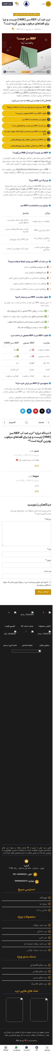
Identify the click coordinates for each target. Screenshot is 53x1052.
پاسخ (37, 465)
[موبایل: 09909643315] (37, 882)
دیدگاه (48, 519)
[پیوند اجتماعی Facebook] (48, 411)
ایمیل (48, 560)
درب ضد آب (22, 14)
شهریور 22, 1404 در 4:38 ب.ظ (27, 480)
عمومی (17, 14)
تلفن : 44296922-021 (22, 874)
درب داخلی (29, 14)
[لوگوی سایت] (26, 3)
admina (37, 29)
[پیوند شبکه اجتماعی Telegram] (22, 411)
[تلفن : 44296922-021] (35, 874)
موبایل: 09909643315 (24, 881)
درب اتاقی (35, 14)
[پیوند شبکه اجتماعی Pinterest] (35, 411)
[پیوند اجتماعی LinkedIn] (29, 411)
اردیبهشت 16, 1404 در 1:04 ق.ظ (26, 455)
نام (49, 549)
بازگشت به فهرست (26, 422)
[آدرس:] (26, 861)
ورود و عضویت (7, 4)
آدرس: (26, 865)
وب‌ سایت (47, 571)
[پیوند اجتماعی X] (42, 411)
